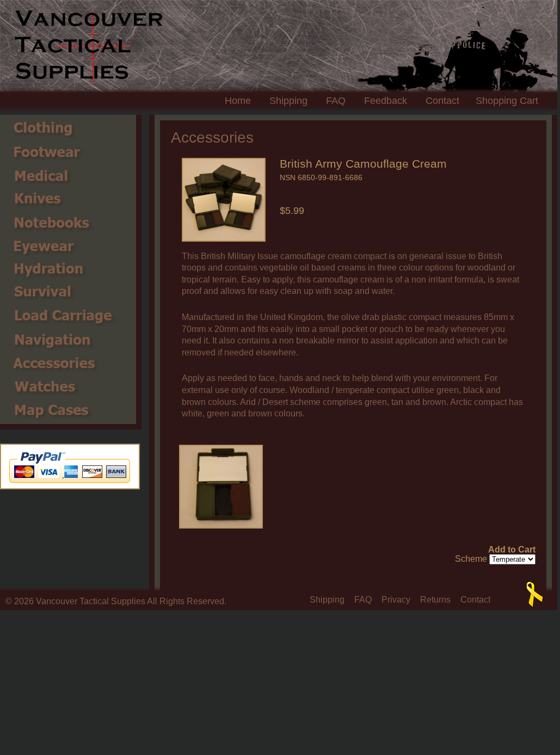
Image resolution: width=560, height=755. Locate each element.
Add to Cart (512, 549)
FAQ (336, 100)
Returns (435, 600)
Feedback (385, 100)
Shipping (288, 100)
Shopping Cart (507, 100)
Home (238, 100)
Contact (442, 100)
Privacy (395, 600)
